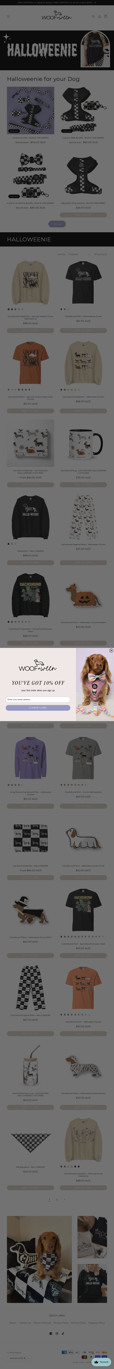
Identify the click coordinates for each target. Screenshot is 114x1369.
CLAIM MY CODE (38, 708)
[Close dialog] (111, 650)
